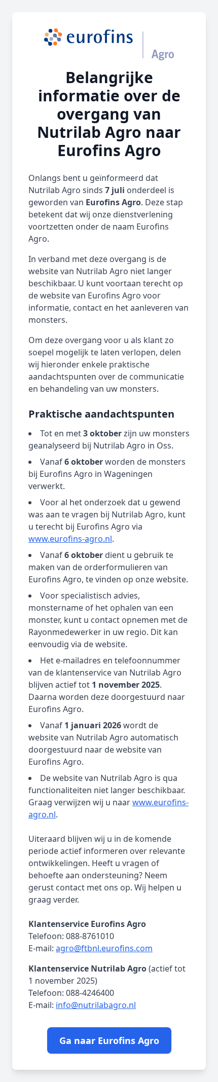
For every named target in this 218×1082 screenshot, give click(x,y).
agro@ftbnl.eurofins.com (104, 948)
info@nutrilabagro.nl (96, 1005)
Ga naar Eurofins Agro (109, 1040)
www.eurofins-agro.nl (70, 538)
